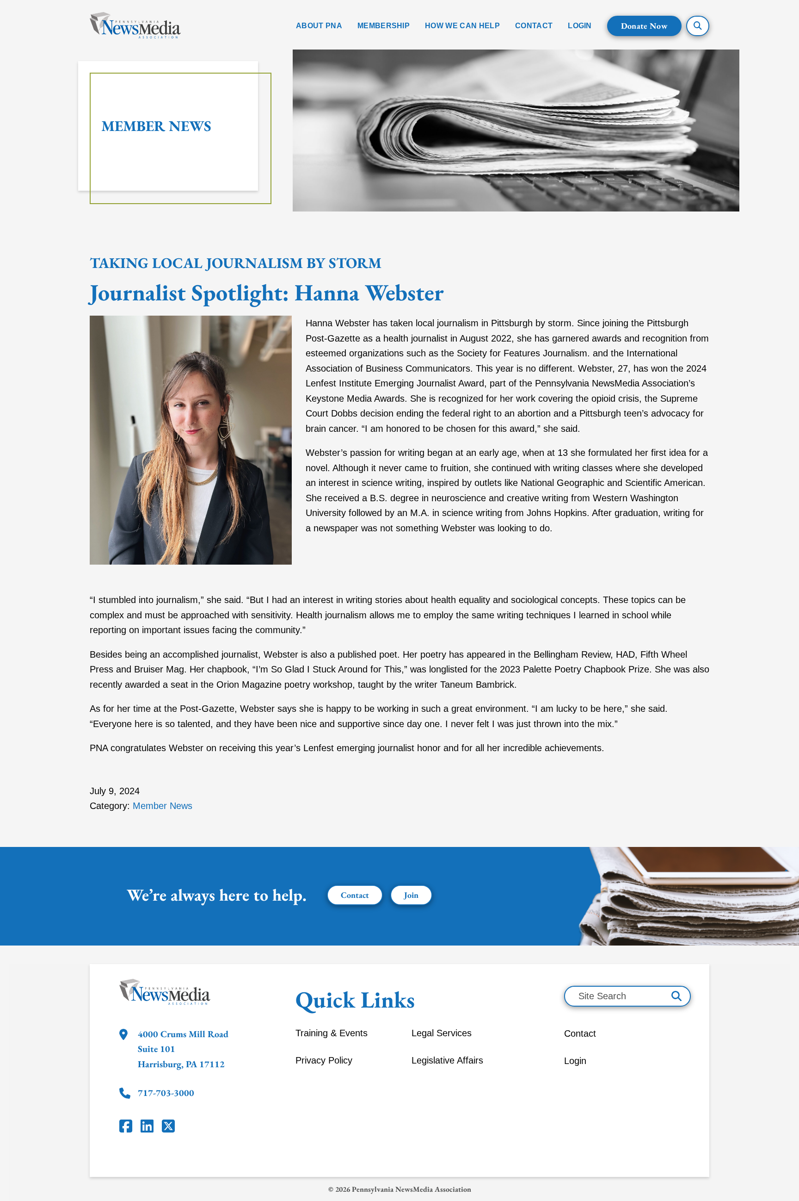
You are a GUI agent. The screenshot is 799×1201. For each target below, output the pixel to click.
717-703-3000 (166, 1093)
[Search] (676, 996)
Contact (355, 895)
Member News (156, 126)
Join (411, 895)
